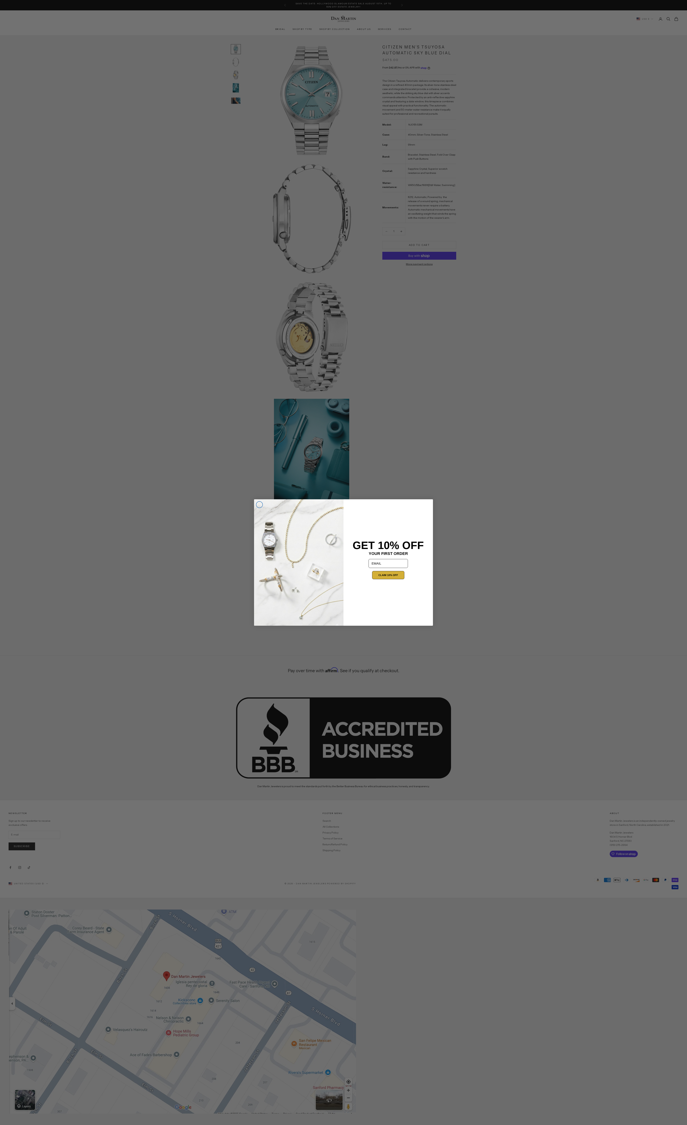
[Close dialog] (259, 504)
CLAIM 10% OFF (388, 575)
